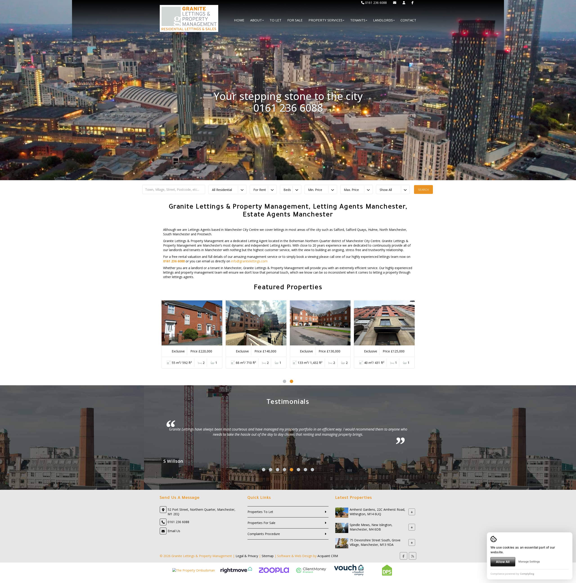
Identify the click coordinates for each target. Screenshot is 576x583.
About (256, 20)
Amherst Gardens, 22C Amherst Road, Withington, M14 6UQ (377, 511)
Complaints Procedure (264, 534)
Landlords (383, 20)
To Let (275, 20)
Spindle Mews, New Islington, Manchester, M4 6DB (371, 527)
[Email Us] (394, 2)
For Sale (295, 20)
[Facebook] (413, 2)
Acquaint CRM (327, 556)
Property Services (325, 20)
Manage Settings (529, 561)
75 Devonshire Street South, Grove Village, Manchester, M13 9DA (375, 542)
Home (239, 20)
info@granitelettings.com (249, 261)
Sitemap (268, 556)
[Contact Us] (404, 2)
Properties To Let (260, 512)
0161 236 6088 (375, 2)
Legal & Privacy (247, 556)
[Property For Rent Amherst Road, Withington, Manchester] (341, 512)
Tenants (357, 20)
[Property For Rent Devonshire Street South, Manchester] (341, 543)
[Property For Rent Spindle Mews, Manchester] (341, 527)
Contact (408, 20)
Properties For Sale (261, 523)
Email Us (174, 531)
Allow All (503, 562)
